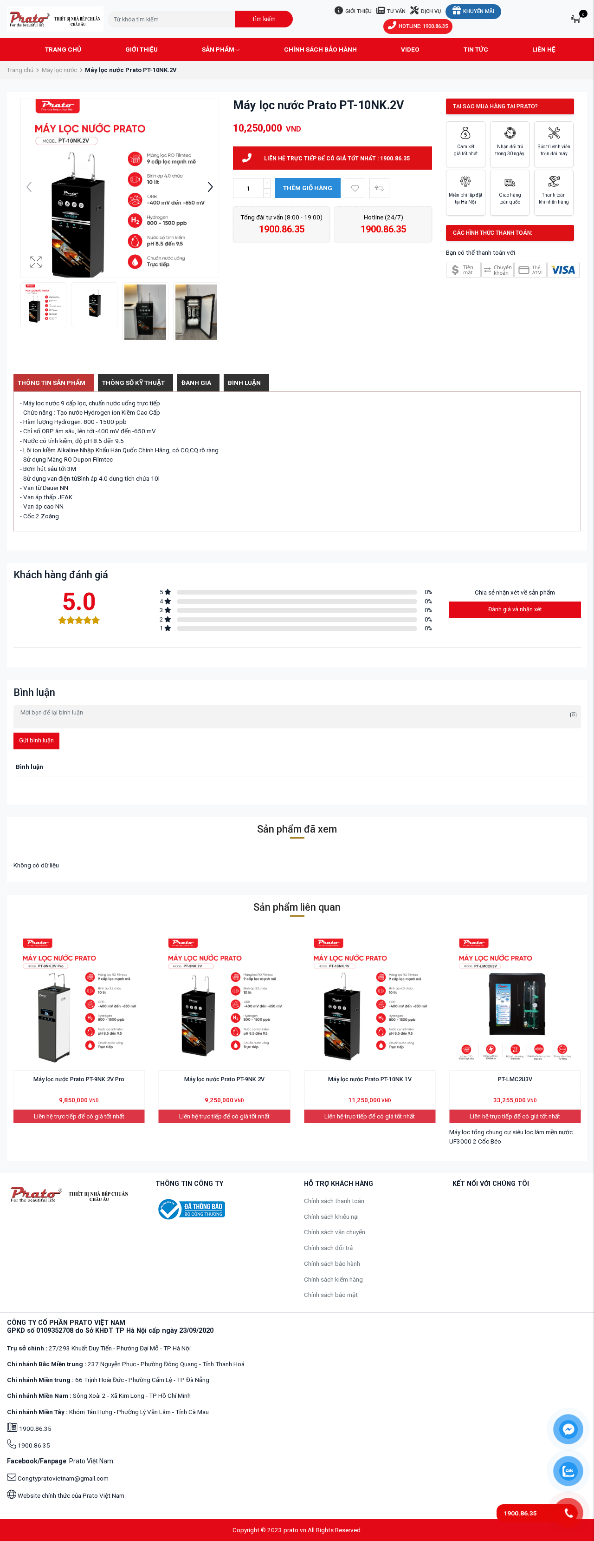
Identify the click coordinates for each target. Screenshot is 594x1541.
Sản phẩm (218, 49)
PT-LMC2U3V (515, 1079)
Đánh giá (196, 382)
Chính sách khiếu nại (331, 1216)
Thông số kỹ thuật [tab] (133, 382)
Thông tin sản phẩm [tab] (51, 382)
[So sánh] (379, 188)
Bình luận (244, 382)
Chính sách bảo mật (331, 1294)
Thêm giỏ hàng (307, 188)
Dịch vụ (431, 11)
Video (410, 49)
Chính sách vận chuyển (334, 1232)
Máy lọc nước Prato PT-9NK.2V (224, 1079)
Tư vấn (396, 11)
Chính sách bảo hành (320, 49)
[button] (210, 188)
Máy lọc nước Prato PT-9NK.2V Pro (78, 1079)
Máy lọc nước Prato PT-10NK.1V (370, 1079)
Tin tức (476, 49)
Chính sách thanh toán (334, 1200)
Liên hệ (543, 49)
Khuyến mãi (478, 11)
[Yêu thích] (355, 188)
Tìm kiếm (264, 18)
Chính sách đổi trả (328, 1247)
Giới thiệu (358, 11)
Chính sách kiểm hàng (333, 1279)
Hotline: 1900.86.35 (423, 26)
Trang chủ (63, 49)
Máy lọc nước (59, 69)
